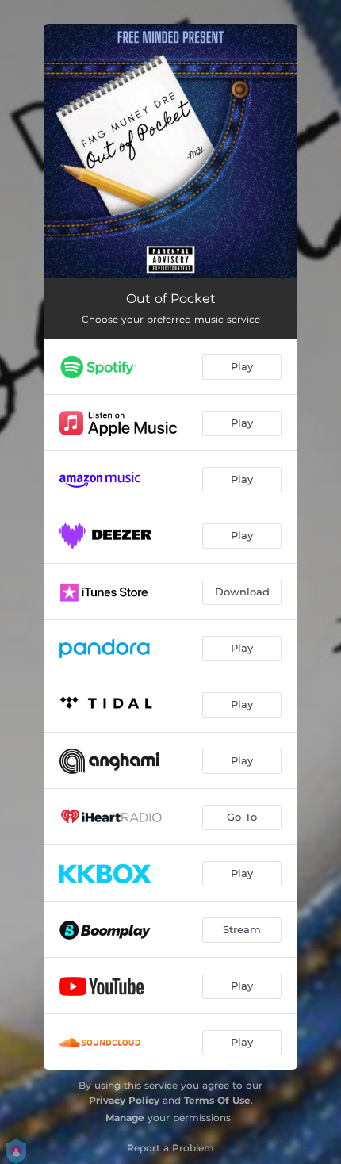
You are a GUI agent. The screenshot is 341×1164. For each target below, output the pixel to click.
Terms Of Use (217, 1100)
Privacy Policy (124, 1100)
